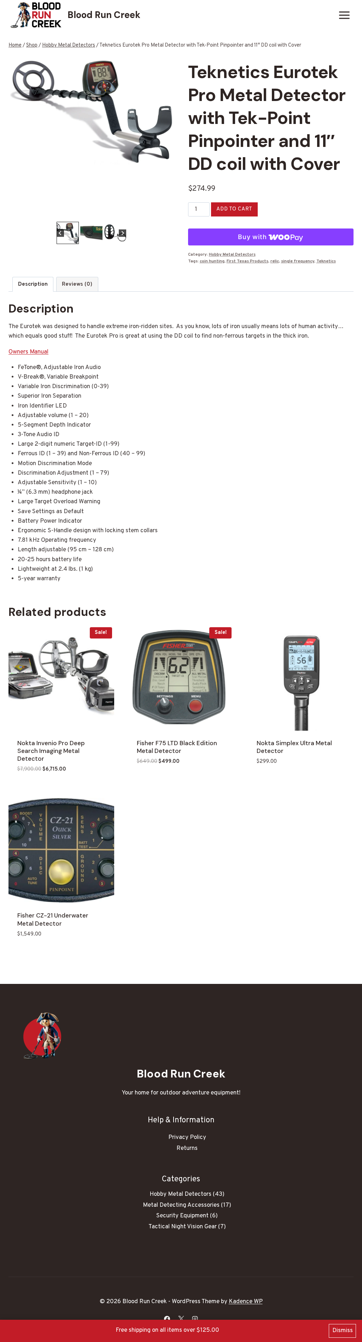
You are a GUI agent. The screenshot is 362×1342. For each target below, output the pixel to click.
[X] (181, 1319)
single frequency (297, 261)
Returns (187, 1148)
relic (274, 261)
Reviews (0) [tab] (77, 284)
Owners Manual (28, 352)
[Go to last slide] (60, 233)
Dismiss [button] (342, 1331)
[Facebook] (167, 1319)
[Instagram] (195, 1319)
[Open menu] (344, 15)
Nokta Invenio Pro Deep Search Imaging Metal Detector (51, 750)
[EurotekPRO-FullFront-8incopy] (91, 110)
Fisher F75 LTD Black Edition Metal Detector (177, 747)
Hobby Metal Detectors (232, 254)
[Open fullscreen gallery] (167, 213)
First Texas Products (247, 261)
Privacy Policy (187, 1137)
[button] (68, 233)
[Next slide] (122, 233)
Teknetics (326, 261)
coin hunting (212, 261)
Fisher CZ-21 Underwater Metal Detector (52, 919)
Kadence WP (246, 1302)
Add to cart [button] (154, 782)
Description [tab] (33, 284)
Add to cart (234, 209)
